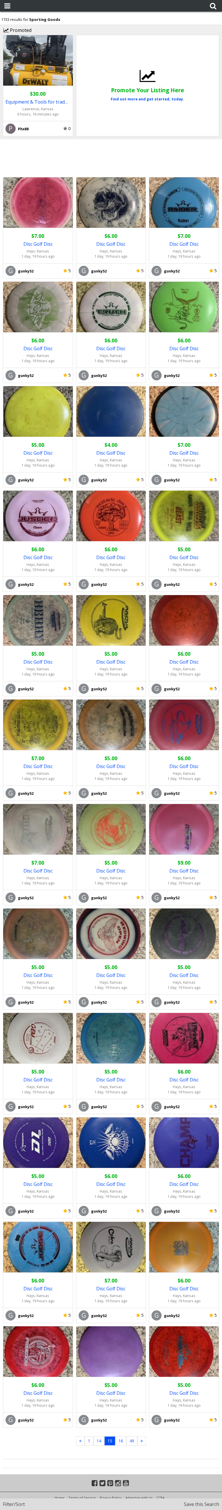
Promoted (20, 30)
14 (99, 1441)
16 (121, 1441)
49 (132, 1441)
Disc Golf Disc (38, 244)
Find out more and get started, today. (147, 99)
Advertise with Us (138, 1497)
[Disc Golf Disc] (38, 202)
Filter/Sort (14, 1504)
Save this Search (201, 1504)
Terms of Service (82, 1497)
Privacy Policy (110, 1497)
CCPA (160, 1497)
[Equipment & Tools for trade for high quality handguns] (38, 60)
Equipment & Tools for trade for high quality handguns (38, 102)
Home (59, 1497)
